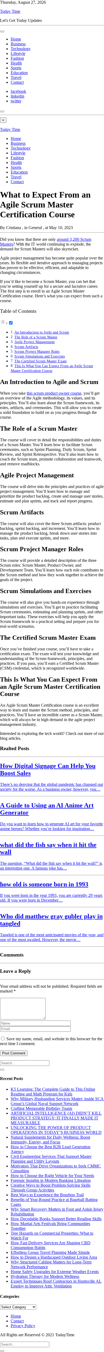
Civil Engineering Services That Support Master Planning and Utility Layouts (51, 1158)
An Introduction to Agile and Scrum (41, 332)
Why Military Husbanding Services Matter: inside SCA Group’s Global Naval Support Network (57, 1101)
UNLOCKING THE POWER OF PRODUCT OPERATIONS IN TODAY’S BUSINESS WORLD (56, 1130)
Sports (16, 68)
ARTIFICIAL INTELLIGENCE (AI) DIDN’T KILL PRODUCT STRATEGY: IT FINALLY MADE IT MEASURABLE (56, 1118)
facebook (18, 91)
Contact (17, 82)
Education (19, 72)
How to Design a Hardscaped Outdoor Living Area (54, 1257)
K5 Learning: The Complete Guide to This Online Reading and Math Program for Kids (53, 1091)
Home (16, 39)
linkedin (17, 96)
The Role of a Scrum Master (35, 337)
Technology (21, 48)
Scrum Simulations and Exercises (39, 356)
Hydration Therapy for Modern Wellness (45, 1276)
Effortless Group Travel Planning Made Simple (50, 1252)
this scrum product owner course (54, 393)
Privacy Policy (23, 1325)
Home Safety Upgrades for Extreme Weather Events (55, 1271)
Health (16, 63)
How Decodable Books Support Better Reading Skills (56, 1219)
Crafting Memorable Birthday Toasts (41, 1108)
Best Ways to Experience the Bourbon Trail (47, 1195)
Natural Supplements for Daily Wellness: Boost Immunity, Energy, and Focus (50, 1139)
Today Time (10, 11)
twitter (16, 101)
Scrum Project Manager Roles (36, 351)
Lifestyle (18, 53)
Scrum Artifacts (26, 347)
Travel (16, 77)
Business (18, 44)
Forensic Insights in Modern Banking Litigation (51, 1180)
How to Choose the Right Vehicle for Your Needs (52, 1175)
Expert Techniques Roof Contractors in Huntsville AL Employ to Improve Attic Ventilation (56, 1283)
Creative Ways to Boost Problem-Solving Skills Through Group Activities (50, 1187)
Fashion (17, 58)
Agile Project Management (34, 342)
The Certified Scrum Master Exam (40, 361)
